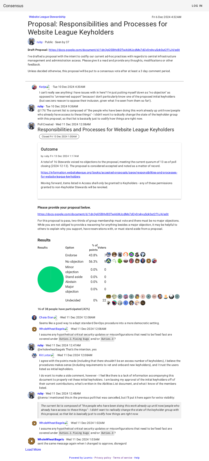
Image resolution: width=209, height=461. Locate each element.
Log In (197, 5)
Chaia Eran (46, 317)
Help (137, 457)
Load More (33, 449)
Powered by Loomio (80, 457)
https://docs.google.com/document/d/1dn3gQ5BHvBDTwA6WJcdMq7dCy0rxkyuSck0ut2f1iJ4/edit (114, 49)
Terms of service (122, 457)
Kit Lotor (45, 355)
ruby (40, 42)
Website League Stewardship (47, 16)
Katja (42, 86)
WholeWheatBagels (51, 328)
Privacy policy (102, 457)
